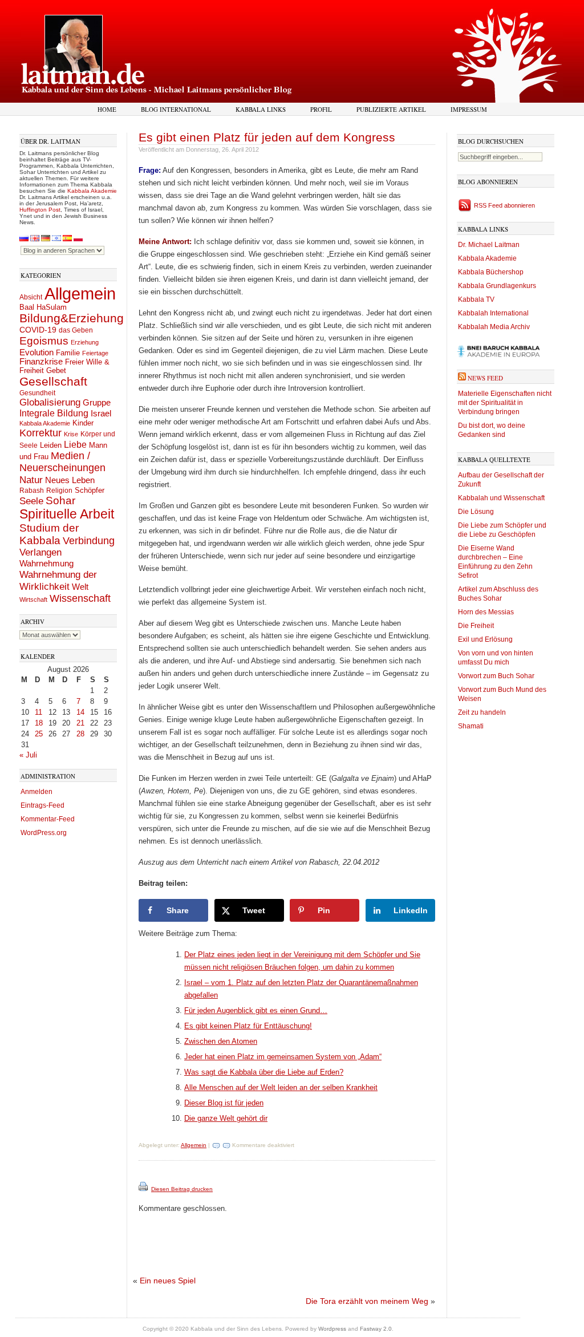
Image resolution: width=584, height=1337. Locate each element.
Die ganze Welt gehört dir (225, 1118)
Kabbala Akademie (92, 191)
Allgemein (80, 293)
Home (107, 109)
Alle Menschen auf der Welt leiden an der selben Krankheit (281, 1087)
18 (39, 723)
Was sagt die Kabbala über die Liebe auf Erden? (263, 1072)
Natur (31, 479)
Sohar (60, 501)
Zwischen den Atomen (220, 1041)
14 (80, 712)
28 (80, 734)
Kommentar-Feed (48, 819)
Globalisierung (49, 402)
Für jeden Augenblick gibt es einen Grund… (255, 1010)
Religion (59, 490)
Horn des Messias (486, 612)
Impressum (469, 109)
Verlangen (40, 552)
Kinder (83, 423)
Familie (68, 353)
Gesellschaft (53, 381)
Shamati (471, 726)
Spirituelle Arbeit (66, 514)
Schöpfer (89, 490)
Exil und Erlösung (485, 639)
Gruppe (97, 402)
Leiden (51, 445)
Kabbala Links (261, 109)
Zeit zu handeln (482, 712)
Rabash (31, 491)
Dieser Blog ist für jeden (223, 1103)
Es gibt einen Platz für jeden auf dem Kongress (267, 137)
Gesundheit (37, 393)
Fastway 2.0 (376, 1329)
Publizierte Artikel (391, 109)
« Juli (28, 755)
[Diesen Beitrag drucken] (144, 1189)
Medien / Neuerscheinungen (62, 461)
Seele (31, 501)
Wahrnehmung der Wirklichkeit (58, 580)
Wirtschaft (33, 599)
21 (80, 723)
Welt (80, 586)
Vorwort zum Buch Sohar (496, 676)
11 (38, 712)
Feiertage (95, 353)
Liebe (75, 444)
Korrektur (40, 433)
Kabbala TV (476, 299)
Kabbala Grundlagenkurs (497, 286)
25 (39, 734)
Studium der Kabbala (49, 534)
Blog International (176, 109)
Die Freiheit (476, 626)
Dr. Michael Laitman (489, 245)
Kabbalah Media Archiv (494, 327)
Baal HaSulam (43, 307)
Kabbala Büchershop (491, 272)
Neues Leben (70, 480)
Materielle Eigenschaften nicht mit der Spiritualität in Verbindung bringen (504, 403)
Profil (321, 109)
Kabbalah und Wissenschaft (501, 498)
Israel (101, 413)
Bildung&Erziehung (71, 318)
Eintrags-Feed (42, 805)
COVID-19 (37, 329)
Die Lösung (476, 512)
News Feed (485, 378)
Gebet (56, 370)
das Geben (76, 330)
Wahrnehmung (46, 563)
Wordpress (332, 1329)
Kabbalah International (493, 313)
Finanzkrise (41, 361)
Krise (71, 434)
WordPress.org (44, 833)
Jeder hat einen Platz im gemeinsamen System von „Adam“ (283, 1056)
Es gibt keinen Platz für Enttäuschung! (248, 1026)
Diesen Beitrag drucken (182, 1189)
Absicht (30, 297)
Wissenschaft (80, 598)
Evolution (36, 352)
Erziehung (85, 342)
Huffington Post (39, 209)
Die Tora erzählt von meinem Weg (367, 1301)
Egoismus (43, 340)
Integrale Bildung (53, 413)
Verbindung (89, 540)
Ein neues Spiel (168, 1280)
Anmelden (36, 792)
